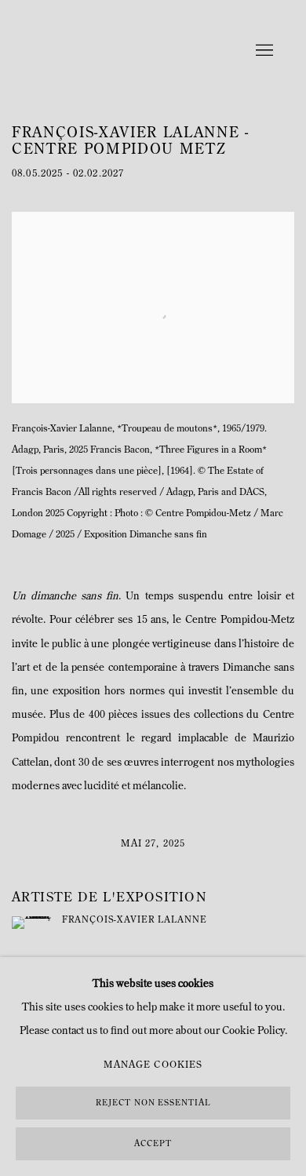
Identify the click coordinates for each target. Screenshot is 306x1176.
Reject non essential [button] (153, 1103)
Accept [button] (153, 1144)
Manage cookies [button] (153, 1065)
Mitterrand (109, 51)
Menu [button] (263, 51)
